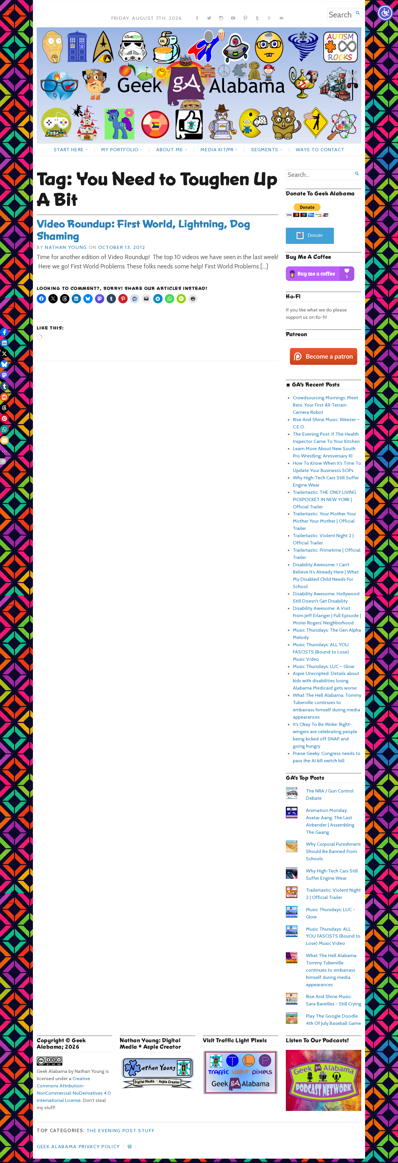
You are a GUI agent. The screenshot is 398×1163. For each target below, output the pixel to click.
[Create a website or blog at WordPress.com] (130, 1146)
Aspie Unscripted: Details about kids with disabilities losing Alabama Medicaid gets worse (326, 680)
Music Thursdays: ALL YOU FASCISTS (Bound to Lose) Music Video (321, 652)
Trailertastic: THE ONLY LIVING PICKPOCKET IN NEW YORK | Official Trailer (324, 499)
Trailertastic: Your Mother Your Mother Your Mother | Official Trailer (324, 521)
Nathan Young (66, 247)
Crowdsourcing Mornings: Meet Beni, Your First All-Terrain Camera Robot (325, 405)
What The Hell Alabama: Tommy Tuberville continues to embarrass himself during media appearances (331, 969)
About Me (169, 149)
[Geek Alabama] (199, 85)
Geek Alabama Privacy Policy (78, 1146)
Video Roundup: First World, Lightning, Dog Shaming (143, 230)
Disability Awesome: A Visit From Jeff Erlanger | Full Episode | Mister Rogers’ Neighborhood (327, 615)
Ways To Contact (320, 149)
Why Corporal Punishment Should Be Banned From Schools (333, 851)
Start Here (69, 149)
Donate (315, 235)
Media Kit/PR (216, 149)
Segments (264, 149)
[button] (4, 332)
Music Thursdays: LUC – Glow (323, 666)
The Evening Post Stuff (121, 1130)
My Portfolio (119, 149)
